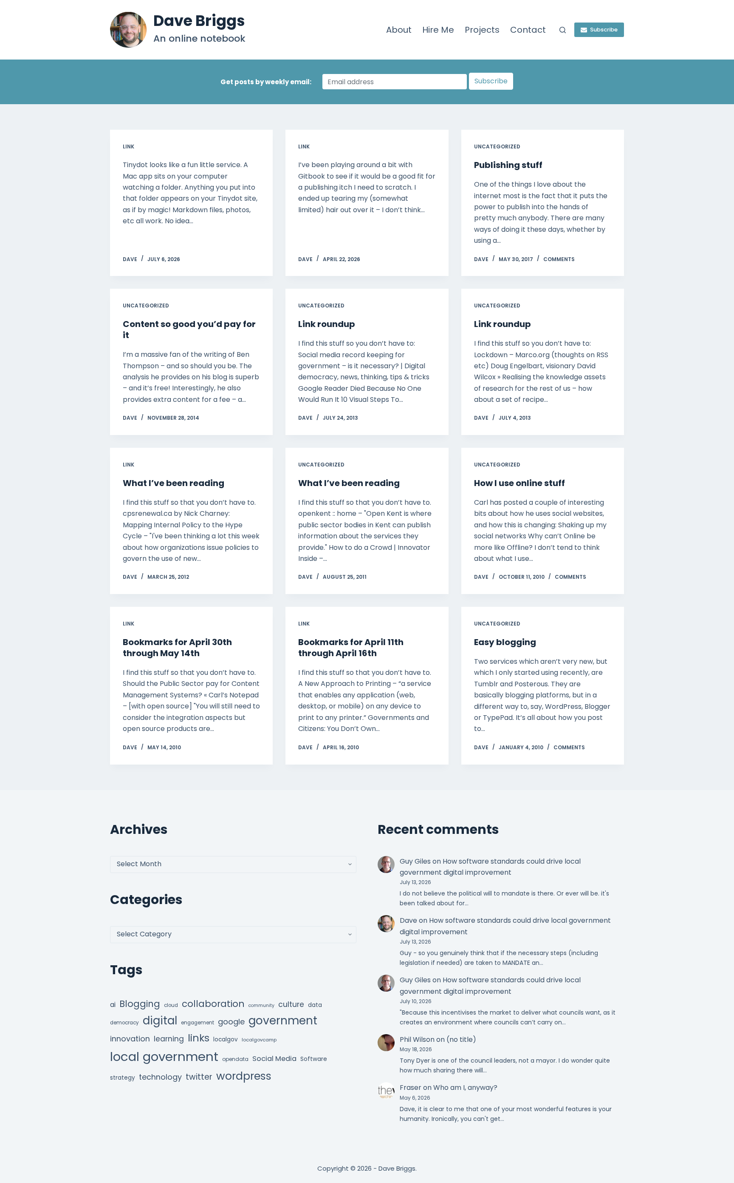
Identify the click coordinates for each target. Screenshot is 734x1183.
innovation (130, 1038)
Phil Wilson (417, 1039)
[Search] (562, 30)
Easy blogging (505, 642)
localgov (225, 1039)
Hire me (438, 30)
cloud (171, 1005)
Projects (482, 30)
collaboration (213, 1003)
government (282, 1020)
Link (128, 146)
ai (113, 1004)
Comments (559, 259)
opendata (235, 1059)
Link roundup (326, 324)
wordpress (243, 1076)
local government (164, 1056)
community (261, 1005)
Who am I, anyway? (465, 1087)
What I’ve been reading (173, 483)
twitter (199, 1077)
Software (313, 1059)
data (315, 1005)
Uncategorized (497, 146)
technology (160, 1077)
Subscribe (604, 30)
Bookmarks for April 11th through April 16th (351, 647)
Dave (408, 920)
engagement (197, 1022)
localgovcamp (259, 1039)
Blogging (139, 1004)
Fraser (410, 1087)
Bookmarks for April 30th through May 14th (177, 647)
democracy (124, 1022)
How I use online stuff (519, 483)
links (198, 1038)
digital (160, 1020)
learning (169, 1039)
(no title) (461, 1039)
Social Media (274, 1059)
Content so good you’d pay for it (189, 329)
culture (291, 1004)
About (399, 30)
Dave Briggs (199, 20)
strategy (122, 1078)
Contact (528, 30)
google (231, 1021)
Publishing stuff (508, 165)
